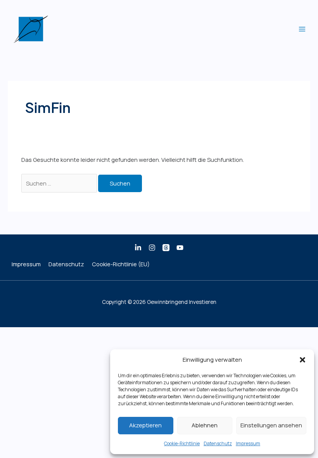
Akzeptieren (145, 425)
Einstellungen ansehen (271, 425)
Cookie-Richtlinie (182, 443)
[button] (302, 360)
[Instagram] (152, 247)
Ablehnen (205, 425)
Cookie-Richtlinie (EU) (121, 264)
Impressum (248, 443)
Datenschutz (218, 443)
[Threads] (165, 247)
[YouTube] (179, 247)
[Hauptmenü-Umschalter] (302, 29)
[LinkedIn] (138, 247)
